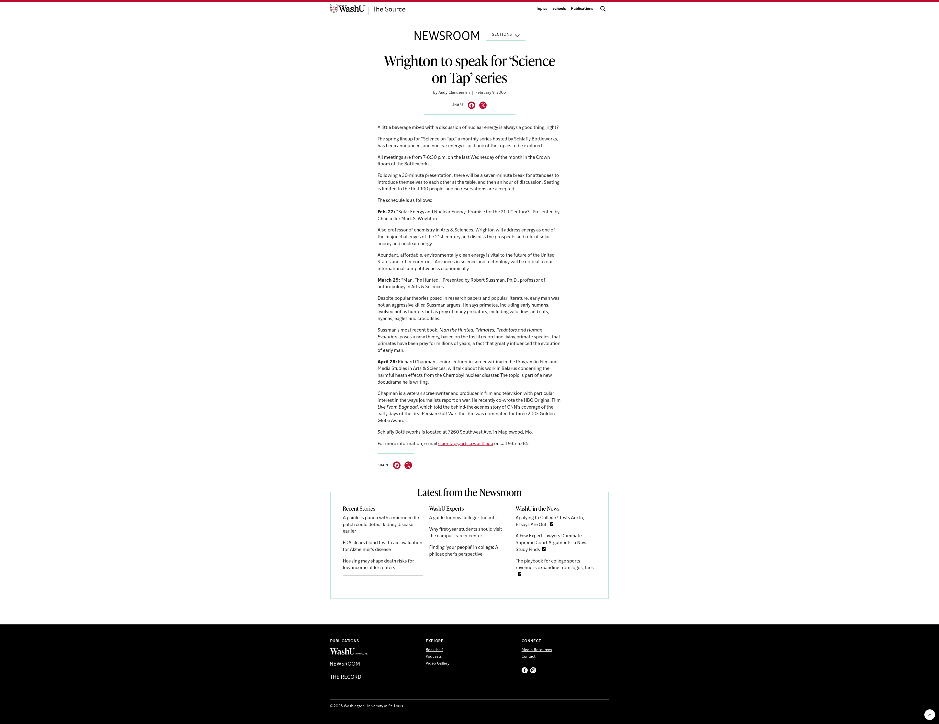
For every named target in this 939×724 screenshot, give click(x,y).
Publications (582, 9)
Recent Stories (359, 508)
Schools (559, 9)
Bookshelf (434, 650)
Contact (529, 657)
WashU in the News (537, 508)
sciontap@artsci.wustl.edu (465, 444)
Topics (542, 9)
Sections (502, 35)
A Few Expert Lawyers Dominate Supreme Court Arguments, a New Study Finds (551, 543)
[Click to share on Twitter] (483, 105)
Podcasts (434, 657)
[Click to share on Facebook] (471, 105)
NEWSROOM (447, 37)
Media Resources (537, 650)
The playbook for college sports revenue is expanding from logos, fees (555, 565)
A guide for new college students (463, 518)
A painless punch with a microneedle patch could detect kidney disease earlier (381, 525)
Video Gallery (437, 664)
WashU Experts (446, 508)
